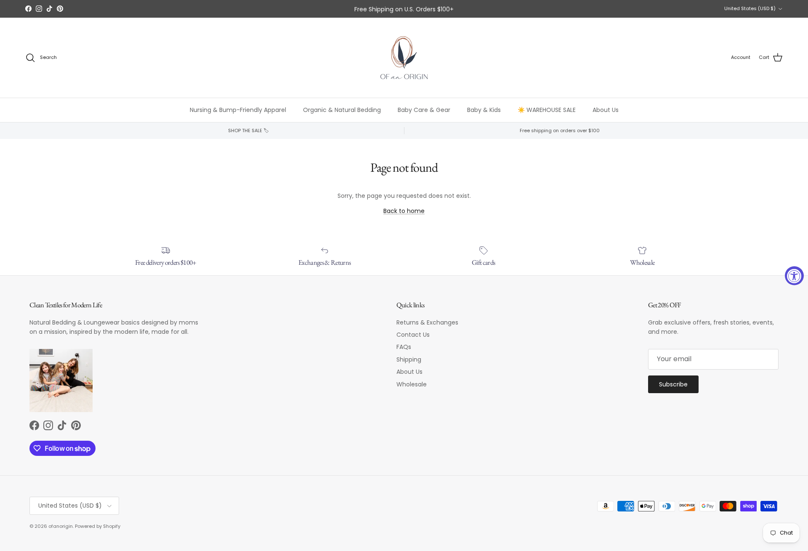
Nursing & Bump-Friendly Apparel (238, 110)
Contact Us (413, 334)
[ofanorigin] (404, 57)
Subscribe (673, 384)
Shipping (408, 359)
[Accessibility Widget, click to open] (794, 275)
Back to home (404, 211)
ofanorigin (60, 526)
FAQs (403, 347)
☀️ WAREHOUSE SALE (547, 110)
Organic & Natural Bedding (342, 110)
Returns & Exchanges (427, 322)
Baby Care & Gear (424, 110)
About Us (606, 110)
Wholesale (411, 384)
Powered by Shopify (97, 526)
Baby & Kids (484, 110)
